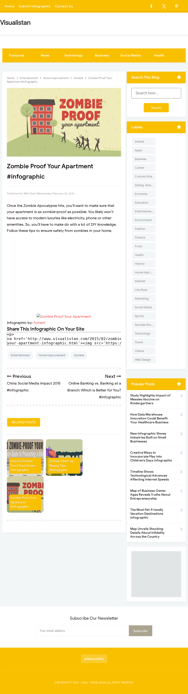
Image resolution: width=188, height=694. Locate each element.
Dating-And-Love (145, 185)
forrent (39, 322)
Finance (140, 237)
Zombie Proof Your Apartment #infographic (24, 502)
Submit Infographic (34, 6)
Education (141, 203)
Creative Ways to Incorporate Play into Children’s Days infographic (151, 456)
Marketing (142, 299)
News (45, 55)
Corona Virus (143, 176)
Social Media (130, 55)
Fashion (140, 229)
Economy (141, 194)
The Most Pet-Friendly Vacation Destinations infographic (146, 514)
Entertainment (20, 355)
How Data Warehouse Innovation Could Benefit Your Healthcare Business (149, 418)
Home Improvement (52, 355)
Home (9, 6)
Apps (138, 150)
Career (139, 168)
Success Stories (145, 325)
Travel (139, 342)
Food (138, 246)
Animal (139, 141)
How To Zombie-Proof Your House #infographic (23, 465)
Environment (143, 220)
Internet (140, 281)
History (140, 264)
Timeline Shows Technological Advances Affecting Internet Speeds (149, 475)
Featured (16, 55)
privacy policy (94, 659)
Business (102, 55)
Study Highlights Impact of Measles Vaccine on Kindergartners (150, 399)
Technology (73, 55)
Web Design (143, 360)
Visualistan (98, 682)
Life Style (141, 290)
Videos (139, 351)
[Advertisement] (64, 271)
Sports (139, 316)
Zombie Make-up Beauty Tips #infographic (62, 465)
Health (159, 55)
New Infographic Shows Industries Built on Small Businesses (148, 437)
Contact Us (64, 6)
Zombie (79, 355)
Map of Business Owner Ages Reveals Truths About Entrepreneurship (150, 494)
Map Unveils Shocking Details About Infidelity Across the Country (147, 533)
